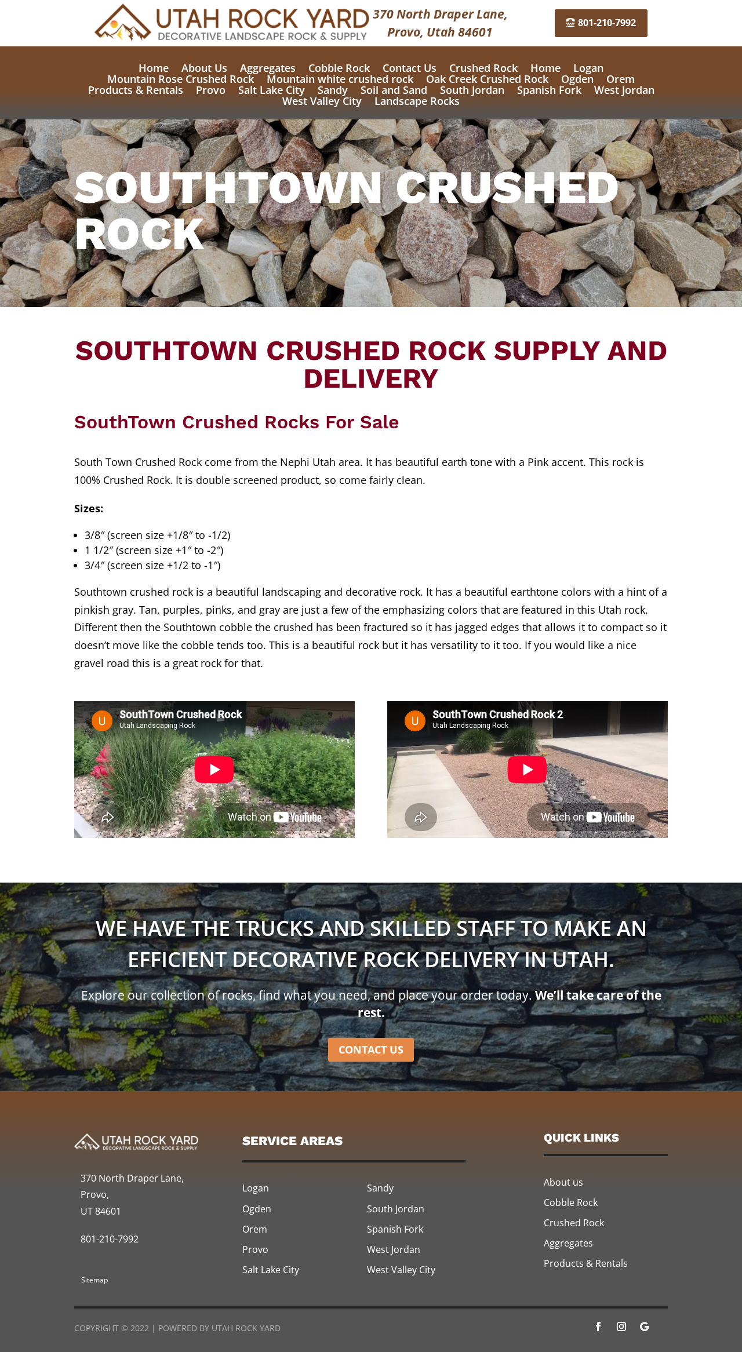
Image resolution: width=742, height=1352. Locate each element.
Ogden (577, 79)
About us (563, 1182)
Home (154, 68)
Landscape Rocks (417, 101)
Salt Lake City (271, 90)
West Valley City (322, 101)
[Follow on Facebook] (598, 1326)
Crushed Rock (483, 68)
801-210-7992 (607, 22)
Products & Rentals (135, 90)
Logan (588, 68)
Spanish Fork (549, 90)
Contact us (371, 1049)
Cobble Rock (339, 68)
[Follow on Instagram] (621, 1326)
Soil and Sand (394, 90)
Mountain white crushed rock (340, 79)
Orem (620, 79)
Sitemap (94, 1280)
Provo (210, 90)
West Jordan (624, 90)
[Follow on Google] (644, 1326)
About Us (204, 68)
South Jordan (472, 90)
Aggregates (268, 68)
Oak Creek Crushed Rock (487, 79)
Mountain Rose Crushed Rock (180, 79)
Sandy (333, 90)
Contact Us (410, 68)
